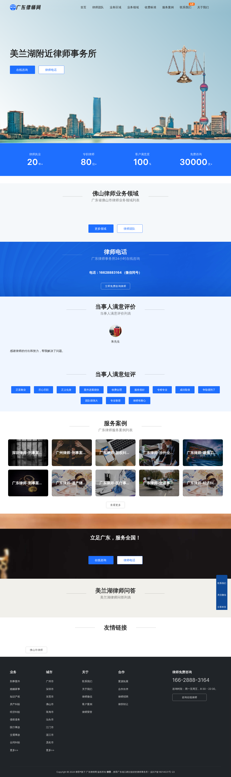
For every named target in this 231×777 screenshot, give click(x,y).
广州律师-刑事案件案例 (72, 453)
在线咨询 (22, 70)
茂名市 (50, 742)
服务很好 (139, 389)
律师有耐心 (139, 400)
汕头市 (50, 719)
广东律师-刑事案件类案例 (28, 483)
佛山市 (50, 704)
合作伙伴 (123, 688)
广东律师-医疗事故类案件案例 (115, 483)
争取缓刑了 (209, 389)
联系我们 (185, 7)
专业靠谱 (115, 400)
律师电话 (51, 70)
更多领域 (100, 228)
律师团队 (98, 7)
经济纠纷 (15, 711)
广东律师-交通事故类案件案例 (159, 483)
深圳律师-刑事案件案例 (28, 453)
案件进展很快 (91, 389)
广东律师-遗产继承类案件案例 (72, 483)
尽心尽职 (43, 389)
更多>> (14, 750)
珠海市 (50, 711)
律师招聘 (123, 696)
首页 (83, 7)
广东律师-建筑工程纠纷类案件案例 (203, 453)
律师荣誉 (87, 711)
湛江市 (50, 734)
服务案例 (168, 7)
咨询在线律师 (189, 697)
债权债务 (15, 719)
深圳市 (50, 688)
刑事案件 (15, 681)
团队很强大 (91, 400)
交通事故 (15, 734)
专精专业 (162, 389)
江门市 (50, 727)
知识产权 (15, 696)
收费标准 (150, 7)
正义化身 (66, 389)
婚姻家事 (15, 688)
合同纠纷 (15, 742)
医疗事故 (15, 727)
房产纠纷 (15, 704)
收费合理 (117, 389)
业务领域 (133, 7)
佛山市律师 (36, 649)
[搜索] (219, 7)
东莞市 (50, 696)
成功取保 (185, 389)
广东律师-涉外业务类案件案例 (159, 453)
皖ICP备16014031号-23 (163, 772)
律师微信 (87, 696)
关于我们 (203, 7)
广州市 (50, 681)
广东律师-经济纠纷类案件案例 (203, 483)
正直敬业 (21, 389)
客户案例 (87, 704)
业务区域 (115, 7)
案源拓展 (123, 681)
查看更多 (115, 504)
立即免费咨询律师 (115, 286)
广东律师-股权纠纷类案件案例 (115, 453)
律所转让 (123, 704)
